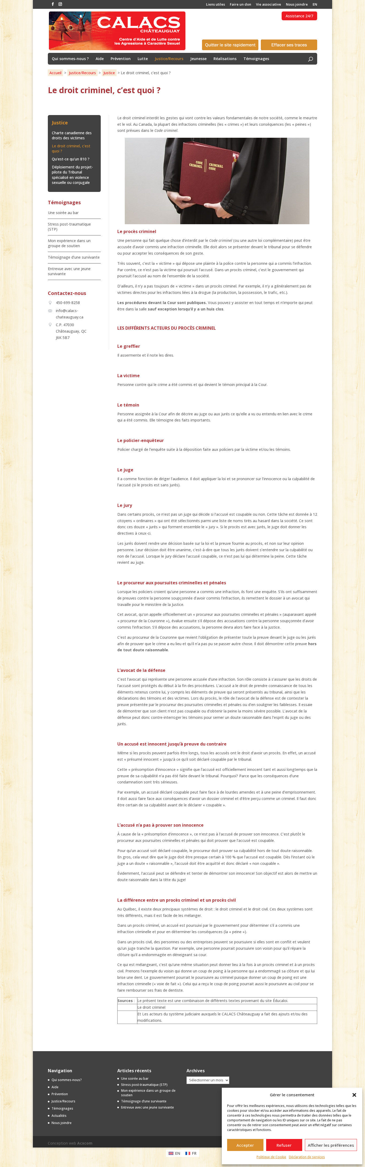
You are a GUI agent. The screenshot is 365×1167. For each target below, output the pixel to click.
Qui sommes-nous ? (70, 59)
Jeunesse (198, 59)
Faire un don (240, 5)
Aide (100, 59)
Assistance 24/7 (299, 15)
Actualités (59, 1115)
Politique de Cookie (271, 1157)
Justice (109, 72)
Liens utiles (215, 5)
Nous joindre (297, 5)
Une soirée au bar (63, 212)
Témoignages (256, 59)
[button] (354, 1095)
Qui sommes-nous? (67, 1080)
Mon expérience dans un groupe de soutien (69, 243)
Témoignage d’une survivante (74, 257)
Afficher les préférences (331, 1145)
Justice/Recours (169, 59)
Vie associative (268, 5)
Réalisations (224, 59)
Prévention (121, 59)
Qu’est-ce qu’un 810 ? (71, 158)
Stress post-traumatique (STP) (144, 1084)
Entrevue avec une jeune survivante (147, 1107)
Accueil (55, 72)
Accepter (245, 1145)
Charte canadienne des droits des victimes (72, 135)
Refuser (284, 1145)
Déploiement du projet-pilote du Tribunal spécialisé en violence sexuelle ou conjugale (72, 174)
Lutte (143, 59)
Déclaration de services (307, 1157)
